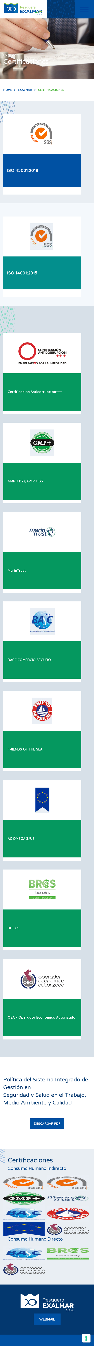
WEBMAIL (47, 1319)
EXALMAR (25, 90)
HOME (7, 90)
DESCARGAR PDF (47, 1123)
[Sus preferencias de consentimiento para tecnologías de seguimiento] (86, 1338)
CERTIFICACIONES (51, 90)
